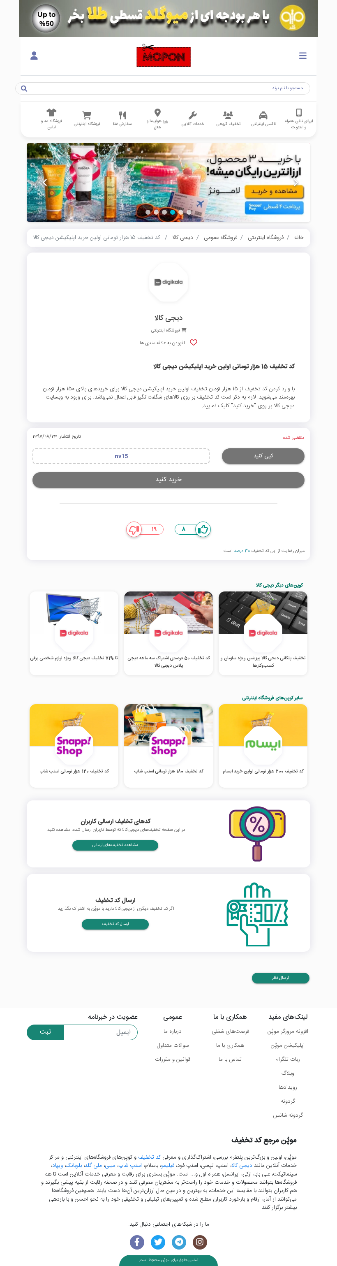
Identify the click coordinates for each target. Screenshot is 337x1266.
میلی (110, 1165)
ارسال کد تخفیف (115, 924)
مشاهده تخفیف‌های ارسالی (115, 845)
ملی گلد (93, 1165)
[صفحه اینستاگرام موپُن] (199, 1242)
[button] (189, 212)
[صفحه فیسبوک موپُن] (137, 1242)
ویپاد (57, 1165)
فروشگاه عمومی (220, 237)
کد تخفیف (149, 1157)
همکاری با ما (230, 1045)
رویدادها (288, 1087)
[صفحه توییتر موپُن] (158, 1242)
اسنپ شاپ (130, 1165)
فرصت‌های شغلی (230, 1031)
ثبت (45, 1032)
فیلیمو (167, 1165)
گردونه (288, 1101)
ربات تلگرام (287, 1059)
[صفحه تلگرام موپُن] (178, 1242)
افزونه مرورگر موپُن (288, 1031)
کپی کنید (263, 456)
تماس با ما (230, 1059)
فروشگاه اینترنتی (266, 237)
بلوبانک (74, 1165)
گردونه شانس (288, 1115)
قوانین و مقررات (172, 1059)
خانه (299, 237)
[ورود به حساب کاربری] (34, 56)
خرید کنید (168, 479)
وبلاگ (288, 1073)
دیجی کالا (182, 237)
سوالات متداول (173, 1045)
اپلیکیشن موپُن (288, 1045)
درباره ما (173, 1031)
